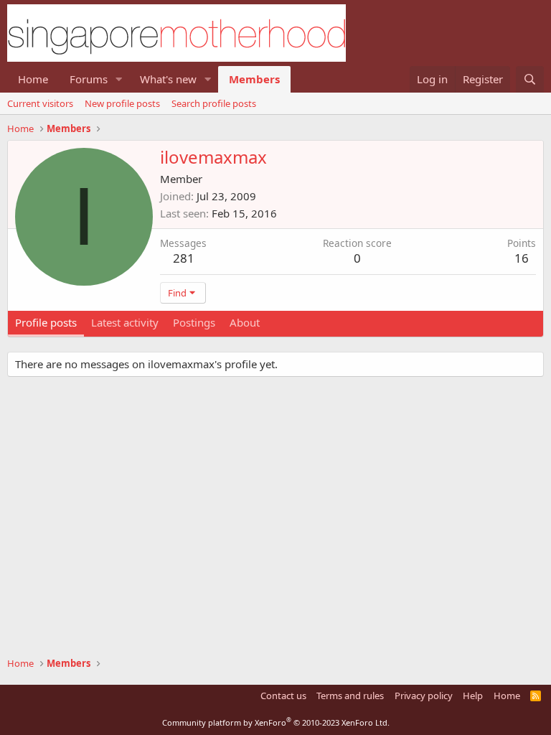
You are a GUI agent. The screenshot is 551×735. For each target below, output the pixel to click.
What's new (168, 79)
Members (254, 79)
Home (33, 79)
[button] (119, 79)
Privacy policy (424, 695)
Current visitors (40, 103)
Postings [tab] (194, 322)
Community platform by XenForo (276, 722)
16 (521, 258)
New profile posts (122, 103)
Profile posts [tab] (46, 322)
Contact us (283, 695)
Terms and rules (350, 695)
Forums (89, 79)
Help (473, 695)
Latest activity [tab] (125, 322)
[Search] (530, 79)
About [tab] (245, 322)
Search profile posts (213, 103)
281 (183, 258)
